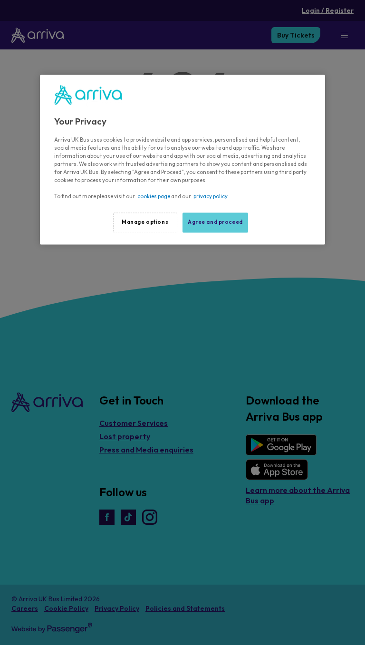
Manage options (145, 222)
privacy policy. (211, 196)
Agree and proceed (215, 222)
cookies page (153, 196)
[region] (182, 160)
